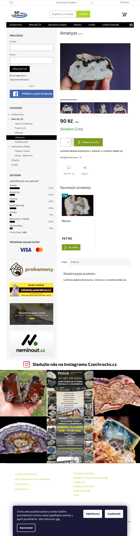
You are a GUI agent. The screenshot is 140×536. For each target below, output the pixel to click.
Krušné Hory (17, 114)
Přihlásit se (19, 68)
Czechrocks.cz (22, 489)
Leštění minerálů (81, 491)
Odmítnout (93, 514)
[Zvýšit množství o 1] (72, 140)
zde (58, 519)
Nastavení (26, 528)
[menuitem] (16, 25)
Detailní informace (69, 157)
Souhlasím (114, 514)
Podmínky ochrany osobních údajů (90, 478)
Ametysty (15, 192)
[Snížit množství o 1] (72, 144)
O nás (76, 495)
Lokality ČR (79, 482)
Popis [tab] (65, 262)
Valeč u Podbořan (24, 124)
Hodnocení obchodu (83, 486)
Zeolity (13, 212)
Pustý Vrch (20, 128)
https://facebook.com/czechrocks (32, 479)
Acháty (13, 185)
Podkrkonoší (21, 142)
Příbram (19, 133)
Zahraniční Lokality (20, 146)
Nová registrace (18, 75)
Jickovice (20, 137)
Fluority (13, 199)
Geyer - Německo (24, 155)
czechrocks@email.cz (26, 474)
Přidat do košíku (90, 142)
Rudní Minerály (17, 205)
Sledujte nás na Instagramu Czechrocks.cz (75, 364)
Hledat (83, 14)
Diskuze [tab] (75, 262)
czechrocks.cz (22, 484)
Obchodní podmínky (66, 2)
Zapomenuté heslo (19, 79)
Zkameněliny (16, 226)
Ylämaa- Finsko (22, 151)
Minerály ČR (17, 119)
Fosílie (14, 165)
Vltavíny (15, 160)
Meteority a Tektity (19, 219)
